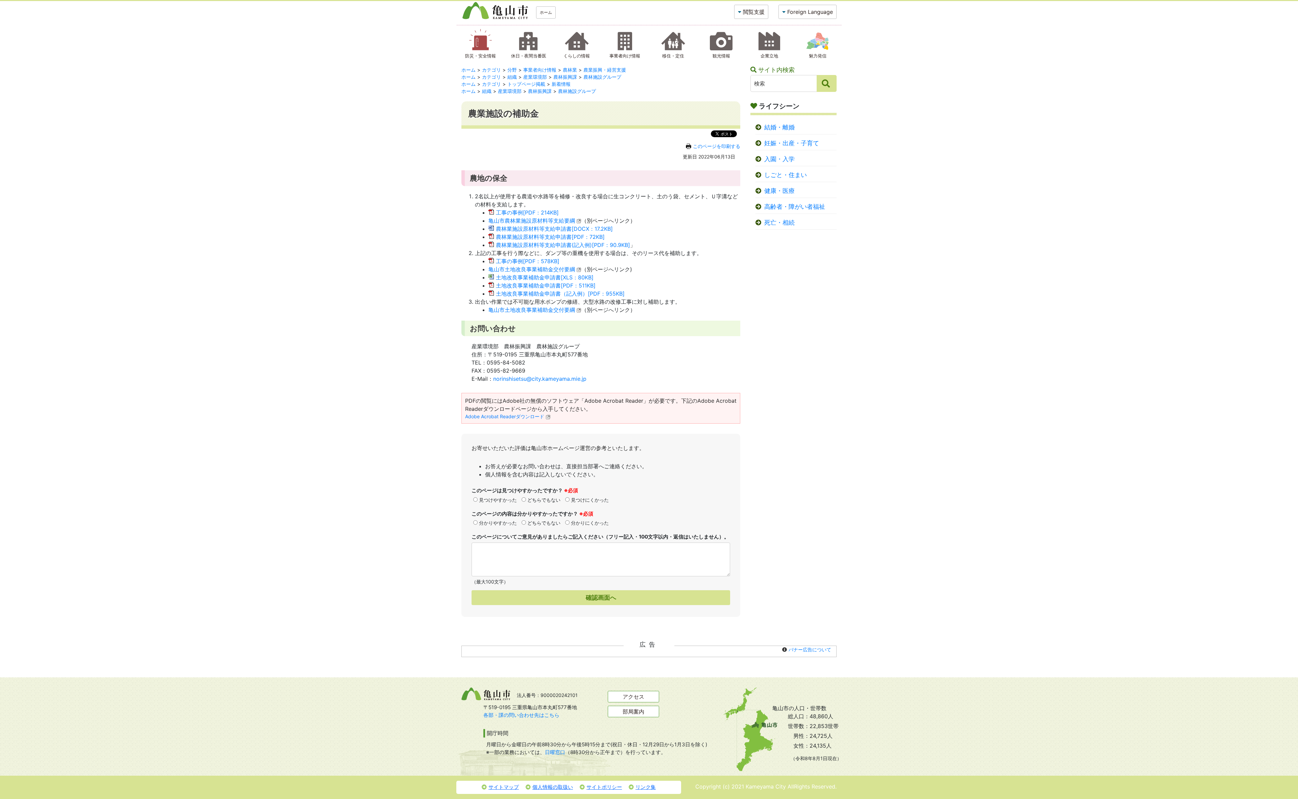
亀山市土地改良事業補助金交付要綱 (531, 269)
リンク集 (645, 787)
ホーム (546, 12)
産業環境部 (535, 77)
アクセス (633, 696)
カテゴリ (491, 70)
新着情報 (561, 84)
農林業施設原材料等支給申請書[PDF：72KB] (550, 236)
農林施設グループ (602, 77)
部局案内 (633, 711)
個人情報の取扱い (552, 787)
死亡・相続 (779, 222)
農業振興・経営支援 (604, 70)
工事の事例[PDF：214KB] (527, 212)
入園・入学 (779, 159)
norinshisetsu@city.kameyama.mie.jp (539, 378)
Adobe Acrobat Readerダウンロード (504, 416)
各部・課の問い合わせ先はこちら (521, 715)
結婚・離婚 (779, 127)
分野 (512, 70)
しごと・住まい (785, 174)
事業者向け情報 (539, 70)
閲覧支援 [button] (754, 11)
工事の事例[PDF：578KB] (527, 261)
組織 (512, 77)
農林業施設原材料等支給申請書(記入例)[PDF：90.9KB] (563, 245)
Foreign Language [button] (810, 11)
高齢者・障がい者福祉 (794, 206)
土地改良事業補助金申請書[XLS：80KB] (545, 277)
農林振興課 (565, 77)
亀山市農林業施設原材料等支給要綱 (531, 220)
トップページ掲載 (526, 84)
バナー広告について (810, 649)
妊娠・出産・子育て (791, 143)
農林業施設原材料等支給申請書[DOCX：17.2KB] (554, 228)
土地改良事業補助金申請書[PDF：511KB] (546, 285)
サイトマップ (503, 787)
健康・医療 (779, 190)
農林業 (570, 70)
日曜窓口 (555, 752)
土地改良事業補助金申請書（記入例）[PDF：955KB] (560, 293)
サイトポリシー (604, 787)
